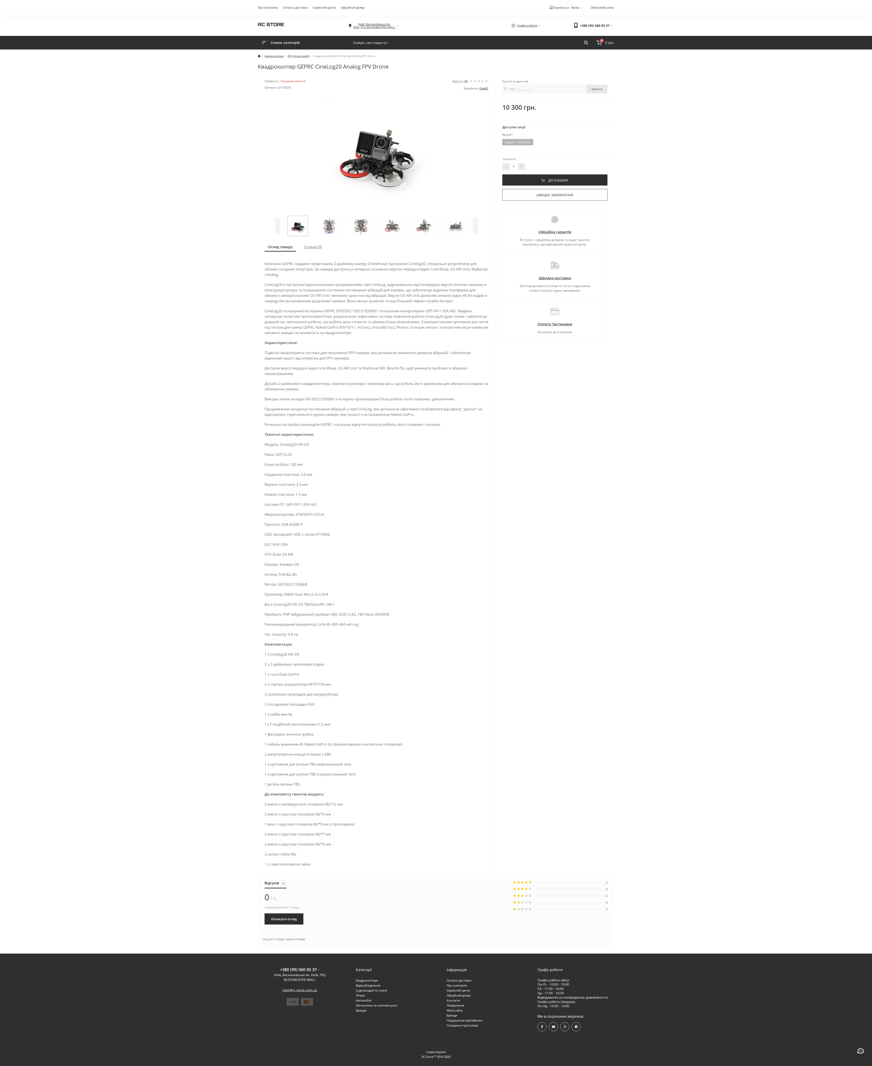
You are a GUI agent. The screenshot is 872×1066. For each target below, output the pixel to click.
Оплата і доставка (295, 7)
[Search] (586, 43)
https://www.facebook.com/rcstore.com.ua (542, 1026)
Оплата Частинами (555, 324)
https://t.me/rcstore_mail (576, 1026)
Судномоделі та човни (371, 990)
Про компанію (268, 7)
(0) (466, 81)
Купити (597, 89)
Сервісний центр (324, 7)
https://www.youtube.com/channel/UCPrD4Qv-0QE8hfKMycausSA (553, 1026)
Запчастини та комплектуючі (376, 1005)
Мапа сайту (455, 1010)
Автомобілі (363, 1000)
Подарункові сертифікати (464, 1020)
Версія (507, 135)
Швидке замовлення (554, 195)
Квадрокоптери (274, 56)
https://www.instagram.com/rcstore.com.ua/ (564, 1026)
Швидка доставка (555, 277)
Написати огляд (284, 919)
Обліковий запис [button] (602, 7)
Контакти (453, 1000)
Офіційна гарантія (554, 231)
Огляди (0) (313, 246)
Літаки (360, 995)
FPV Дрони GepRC (299, 56)
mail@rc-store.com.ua (299, 990)
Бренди (361, 1010)
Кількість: (510, 159)
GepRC (483, 88)
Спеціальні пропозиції (462, 1025)
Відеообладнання (368, 985)
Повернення (455, 1005)
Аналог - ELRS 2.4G (517, 142)
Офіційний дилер (352, 7)
